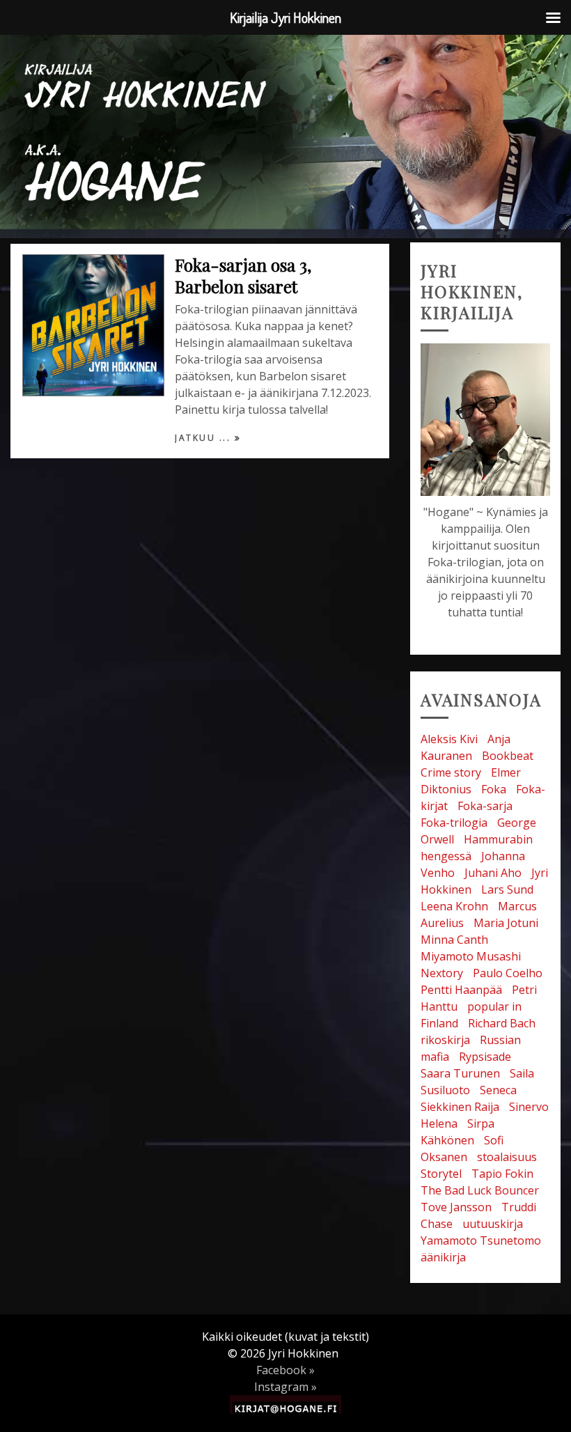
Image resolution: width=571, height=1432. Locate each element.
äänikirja (443, 1257)
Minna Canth (454, 939)
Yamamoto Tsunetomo (481, 1240)
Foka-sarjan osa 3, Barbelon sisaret (243, 275)
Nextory (442, 973)
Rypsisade (485, 1056)
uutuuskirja (492, 1223)
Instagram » (285, 1386)
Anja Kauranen (465, 747)
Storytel (441, 1173)
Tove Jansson (456, 1207)
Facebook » (285, 1370)
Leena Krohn (454, 906)
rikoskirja (445, 1040)
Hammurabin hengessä (477, 848)
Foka (493, 789)
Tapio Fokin (502, 1173)
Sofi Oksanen (462, 1149)
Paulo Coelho (507, 973)
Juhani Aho (493, 872)
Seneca (498, 1090)
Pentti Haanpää (461, 989)
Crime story (451, 772)
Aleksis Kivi (449, 739)
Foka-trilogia (454, 822)
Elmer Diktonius (471, 781)
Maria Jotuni (506, 923)
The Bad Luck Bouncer (480, 1190)
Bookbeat (507, 755)
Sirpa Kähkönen (457, 1132)
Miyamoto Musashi (471, 956)
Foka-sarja (485, 806)
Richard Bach (501, 1023)
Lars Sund (507, 889)
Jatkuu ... (205, 438)
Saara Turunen (460, 1073)
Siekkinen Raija (460, 1106)
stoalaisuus (507, 1157)
